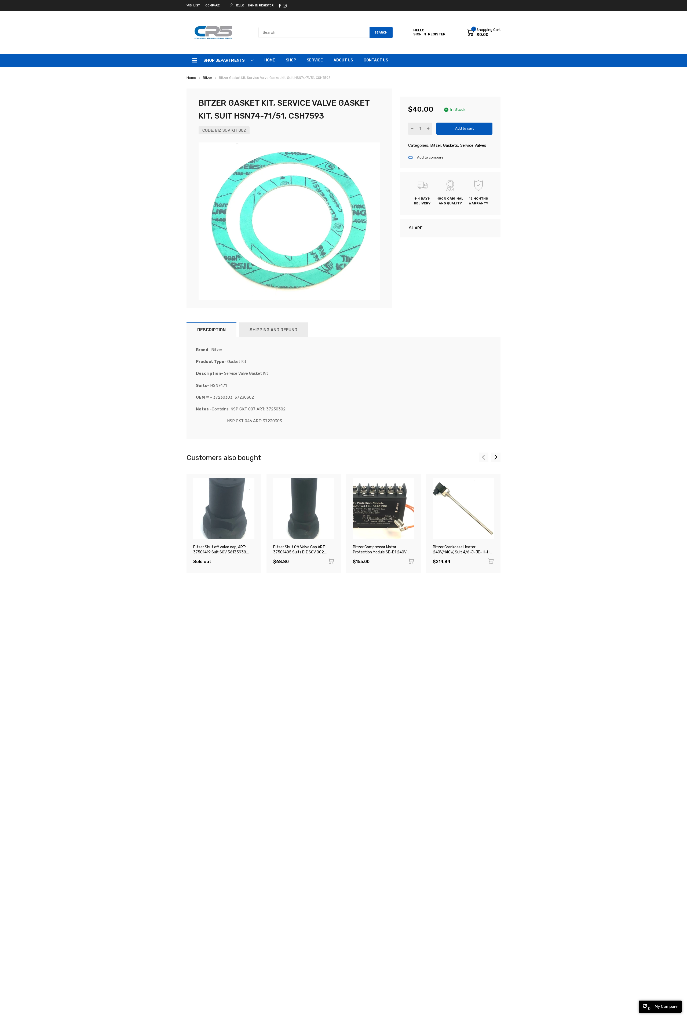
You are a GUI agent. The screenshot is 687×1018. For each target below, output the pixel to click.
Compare (212, 5)
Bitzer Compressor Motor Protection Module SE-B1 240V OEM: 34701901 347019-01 (380, 552)
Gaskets (450, 145)
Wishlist (193, 5)
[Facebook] (280, 6)
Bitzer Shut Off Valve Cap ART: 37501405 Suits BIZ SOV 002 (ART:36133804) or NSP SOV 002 (302, 552)
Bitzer (435, 145)
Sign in (252, 5)
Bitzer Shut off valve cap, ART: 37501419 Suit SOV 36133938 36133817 (219, 552)
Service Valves (472, 145)
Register (266, 5)
